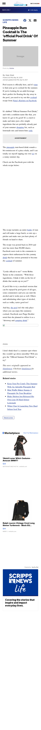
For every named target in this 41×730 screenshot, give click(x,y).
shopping (20, 127)
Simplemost (7, 368)
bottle (29, 229)
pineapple (10, 147)
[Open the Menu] (4, 3)
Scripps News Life (10, 21)
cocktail (33, 97)
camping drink (21, 320)
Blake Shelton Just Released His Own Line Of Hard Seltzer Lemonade (20, 399)
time (36, 84)
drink (5, 257)
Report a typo (8, 417)
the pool (14, 307)
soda (30, 130)
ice (33, 153)
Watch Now (34, 3)
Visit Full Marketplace (30, 433)
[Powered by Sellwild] (35, 567)
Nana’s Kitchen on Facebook (25, 100)
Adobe (11, 68)
